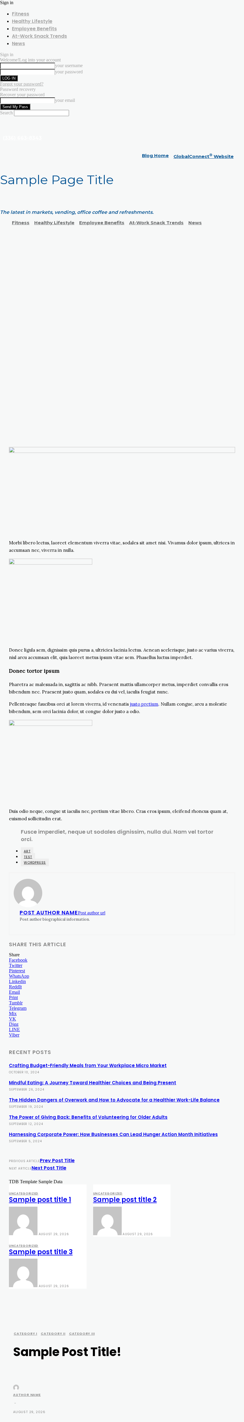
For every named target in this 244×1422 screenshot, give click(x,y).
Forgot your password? (21, 83)
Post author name (49, 912)
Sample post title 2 (125, 1199)
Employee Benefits (34, 28)
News (18, 43)
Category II (53, 1333)
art (27, 851)
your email (65, 100)
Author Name (27, 1394)
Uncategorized (23, 1193)
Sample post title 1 (40, 1199)
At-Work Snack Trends (39, 36)
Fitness (20, 13)
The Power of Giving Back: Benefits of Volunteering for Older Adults (88, 1117)
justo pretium (144, 704)
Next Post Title (49, 1168)
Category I (25, 1333)
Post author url (91, 912)
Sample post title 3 (41, 1252)
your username (69, 65)
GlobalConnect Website (203, 156)
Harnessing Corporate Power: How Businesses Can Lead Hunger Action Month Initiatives (113, 1134)
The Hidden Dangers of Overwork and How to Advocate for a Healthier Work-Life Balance (114, 1100)
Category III (82, 1333)
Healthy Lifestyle (32, 21)
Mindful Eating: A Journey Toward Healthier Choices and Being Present (92, 1083)
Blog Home (155, 155)
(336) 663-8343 (22, 138)
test (28, 856)
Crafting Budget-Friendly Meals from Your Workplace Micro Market (88, 1065)
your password (69, 71)
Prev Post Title (57, 1160)
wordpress (35, 862)
